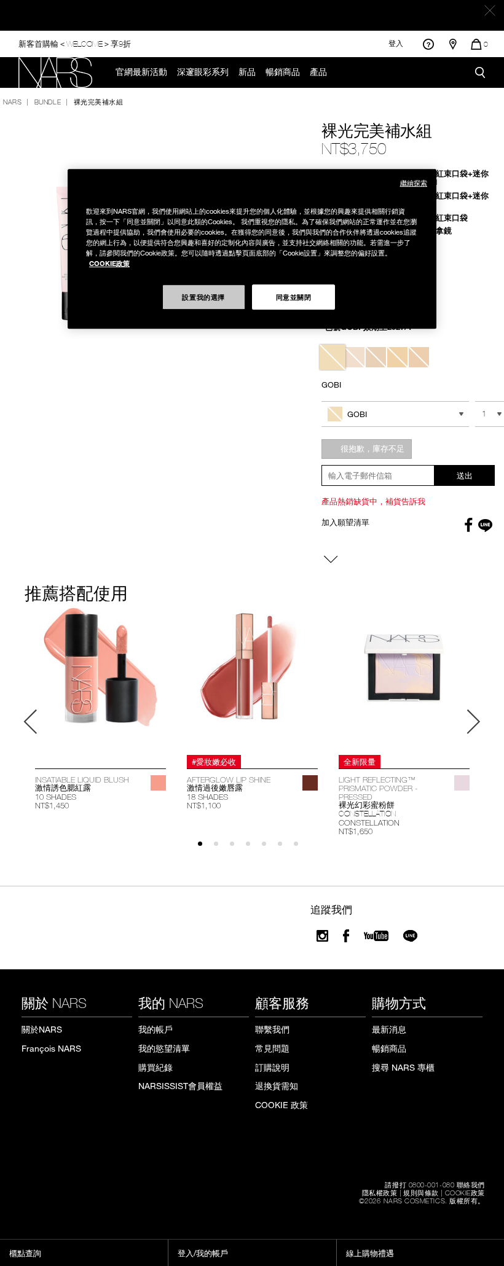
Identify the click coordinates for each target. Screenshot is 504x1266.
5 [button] (269, 849)
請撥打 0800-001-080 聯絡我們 (435, 1184)
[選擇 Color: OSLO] (354, 357)
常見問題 (272, 1048)
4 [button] (253, 849)
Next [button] (473, 721)
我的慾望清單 (164, 1048)
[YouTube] (376, 936)
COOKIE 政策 (281, 1105)
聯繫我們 (272, 1029)
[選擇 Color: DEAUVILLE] (397, 357)
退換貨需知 (276, 1085)
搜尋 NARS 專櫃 (403, 1067)
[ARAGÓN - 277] (310, 783)
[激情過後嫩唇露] (252, 678)
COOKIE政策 (465, 1192)
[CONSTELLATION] (462, 783)
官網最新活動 (141, 72)
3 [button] (237, 849)
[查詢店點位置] (453, 44)
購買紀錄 (155, 1067)
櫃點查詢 (25, 1253)
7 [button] (301, 849)
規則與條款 (421, 1192)
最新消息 (389, 1029)
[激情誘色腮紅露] (100, 678)
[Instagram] (322, 936)
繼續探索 (413, 183)
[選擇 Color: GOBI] (332, 357)
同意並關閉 (294, 296)
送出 (465, 475)
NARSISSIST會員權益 (180, 1085)
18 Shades (207, 797)
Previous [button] (30, 721)
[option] (100, 708)
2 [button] (221, 849)
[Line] (411, 936)
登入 (395, 43)
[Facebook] (346, 935)
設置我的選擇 (203, 296)
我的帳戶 (155, 1029)
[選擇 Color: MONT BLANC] (376, 357)
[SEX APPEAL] (158, 783)
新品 (247, 72)
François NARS (51, 1048)
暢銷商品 (283, 72)
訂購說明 (272, 1067)
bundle (47, 101)
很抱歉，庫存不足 (372, 448)
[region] (252, 249)
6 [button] (285, 849)
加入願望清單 (345, 522)
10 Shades (55, 797)
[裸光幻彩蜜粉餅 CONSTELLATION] (404, 678)
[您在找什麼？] (480, 72)
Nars (12, 101)
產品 (318, 72)
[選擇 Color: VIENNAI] (419, 357)
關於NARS (42, 1029)
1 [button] (205, 849)
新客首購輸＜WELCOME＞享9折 (74, 43)
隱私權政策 (380, 1192)
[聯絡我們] (428, 44)
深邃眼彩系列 (203, 72)
